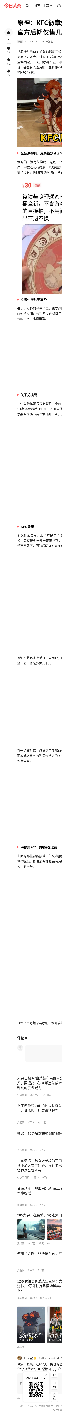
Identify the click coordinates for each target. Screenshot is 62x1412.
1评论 (31, 1122)
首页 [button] (54, 1374)
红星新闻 (22, 1094)
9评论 (33, 1149)
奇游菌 (49, 41)
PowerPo (32, 1406)
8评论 (33, 1297)
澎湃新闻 (22, 1205)
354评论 (34, 1094)
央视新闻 (22, 1149)
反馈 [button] (54, 1386)
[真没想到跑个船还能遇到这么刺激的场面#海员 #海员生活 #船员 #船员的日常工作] (31, 1325)
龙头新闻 (22, 1297)
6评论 (36, 1177)
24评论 (31, 1243)
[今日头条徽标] (12, 5)
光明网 (20, 1122)
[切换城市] (51, 5)
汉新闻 (20, 1243)
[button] (28, 5)
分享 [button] (9, 74)
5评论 (33, 1205)
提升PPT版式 (46, 1406)
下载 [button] (53, 1396)
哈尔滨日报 (23, 1177)
